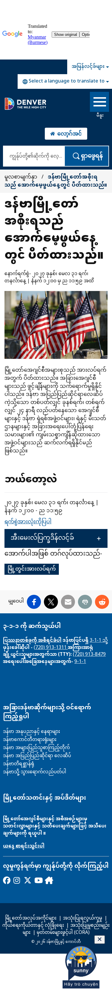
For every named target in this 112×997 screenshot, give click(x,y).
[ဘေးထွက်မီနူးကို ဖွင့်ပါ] (99, 103)
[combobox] (65, 81)
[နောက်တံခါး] (48, 880)
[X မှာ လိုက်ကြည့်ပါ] (27, 880)
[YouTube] (37, 880)
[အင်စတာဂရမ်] (16, 880)
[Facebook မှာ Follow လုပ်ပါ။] (6, 880)
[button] (56, 538)
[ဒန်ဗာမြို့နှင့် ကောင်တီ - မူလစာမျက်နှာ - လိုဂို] (25, 104)
